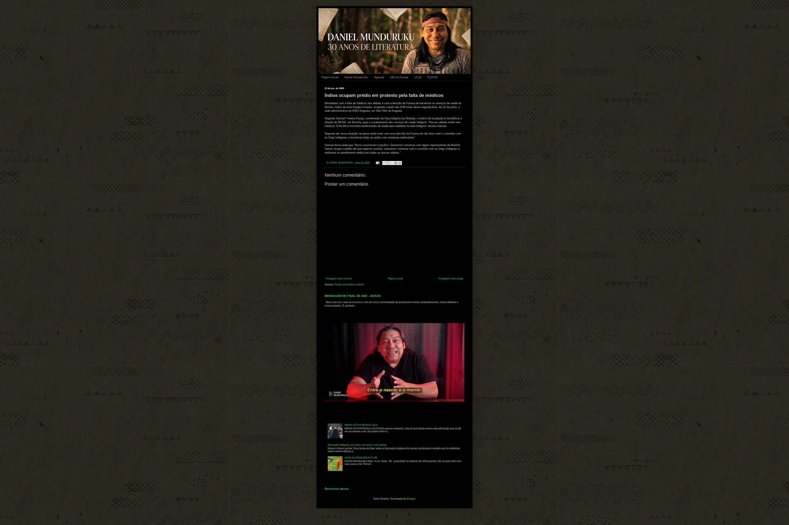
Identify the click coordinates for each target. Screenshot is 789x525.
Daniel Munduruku (356, 77)
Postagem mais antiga (450, 278)
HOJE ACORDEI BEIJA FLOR (361, 457)
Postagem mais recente (339, 278)
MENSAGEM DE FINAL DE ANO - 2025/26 (353, 296)
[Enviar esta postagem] (377, 162)
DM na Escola (399, 77)
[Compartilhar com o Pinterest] (400, 163)
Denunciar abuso (337, 488)
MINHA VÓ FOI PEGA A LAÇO (361, 425)
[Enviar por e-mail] (384, 163)
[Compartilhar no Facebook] (396, 163)
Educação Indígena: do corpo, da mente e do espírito (357, 444)
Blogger (411, 498)
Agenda (379, 77)
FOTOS (432, 77)
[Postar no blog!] (388, 163)
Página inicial (329, 77)
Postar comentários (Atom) (349, 284)
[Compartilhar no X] (392, 163)
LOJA (417, 77)
